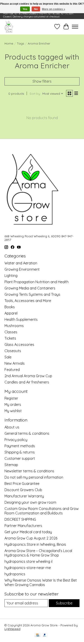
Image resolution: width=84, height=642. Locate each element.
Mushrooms (14, 325)
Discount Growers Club (23, 490)
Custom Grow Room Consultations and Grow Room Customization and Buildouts (41, 510)
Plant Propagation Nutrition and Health (36, 282)
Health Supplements (21, 319)
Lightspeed (12, 629)
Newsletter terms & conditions (29, 471)
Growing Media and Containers (29, 288)
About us (11, 427)
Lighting (10, 275)
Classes (10, 332)
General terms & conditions (26, 433)
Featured (12, 369)
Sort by (35, 93)
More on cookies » (53, 9)
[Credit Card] (37, 635)
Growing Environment (22, 269)
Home (8, 43)
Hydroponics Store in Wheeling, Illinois (35, 544)
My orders (12, 404)
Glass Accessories (19, 344)
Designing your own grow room (30, 502)
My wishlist (13, 411)
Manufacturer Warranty (24, 496)
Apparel (10, 313)
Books (9, 307)
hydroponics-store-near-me (27, 567)
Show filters (42, 81)
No (36, 9)
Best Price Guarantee (21, 483)
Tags (20, 43)
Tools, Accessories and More (27, 300)
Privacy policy (15, 439)
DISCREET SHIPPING (20, 519)
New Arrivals (14, 363)
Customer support (19, 458)
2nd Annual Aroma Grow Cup (28, 376)
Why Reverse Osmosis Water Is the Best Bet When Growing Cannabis (40, 582)
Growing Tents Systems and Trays (32, 294)
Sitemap (11, 464)
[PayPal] (45, 635)
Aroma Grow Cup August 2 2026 (30, 538)
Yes (25, 9)
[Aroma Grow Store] (8, 26)
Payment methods (19, 446)
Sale (7, 357)
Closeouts (12, 351)
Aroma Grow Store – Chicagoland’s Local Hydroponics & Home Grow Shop (38, 552)
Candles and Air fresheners (26, 382)
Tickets (10, 338)
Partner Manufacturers (23, 525)
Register (11, 398)
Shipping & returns (19, 452)
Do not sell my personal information (33, 477)
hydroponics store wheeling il (28, 561)
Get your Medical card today (28, 532)
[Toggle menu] (75, 26)
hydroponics (14, 574)
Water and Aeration (20, 263)
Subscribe (64, 603)
